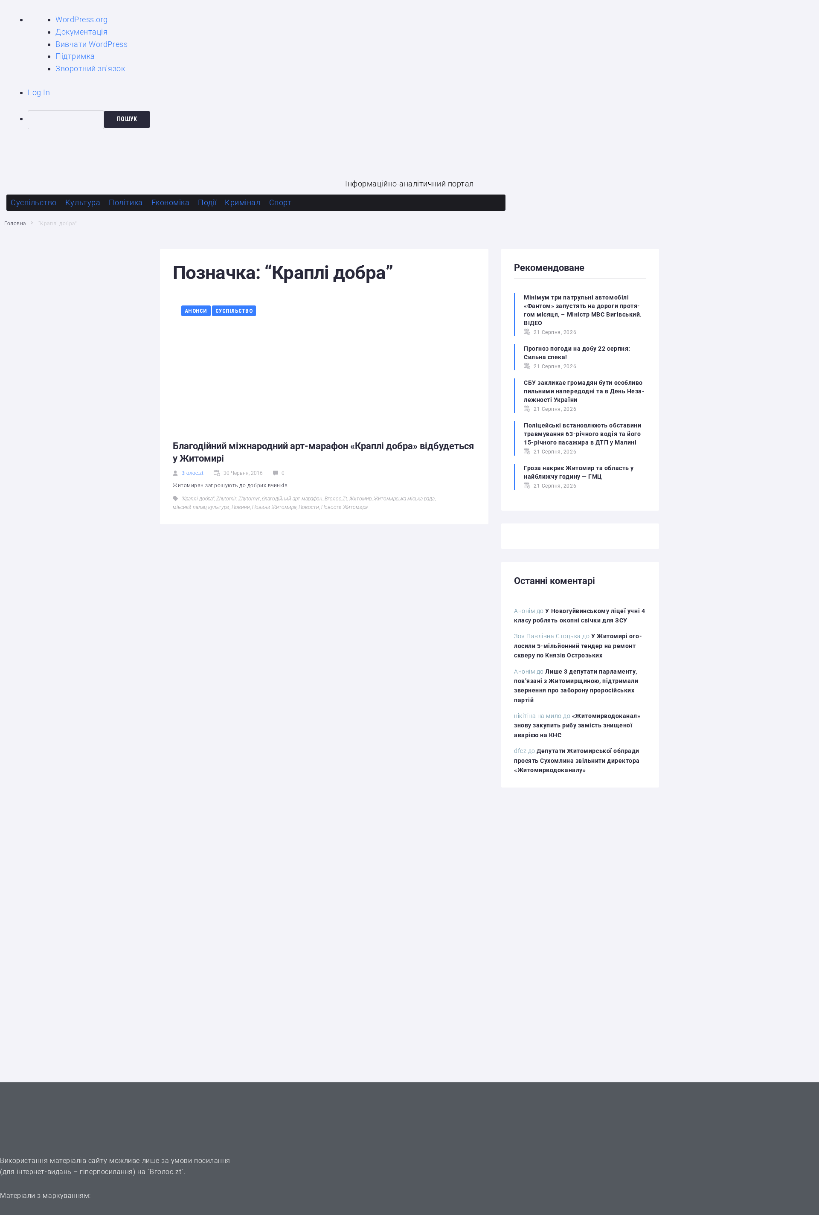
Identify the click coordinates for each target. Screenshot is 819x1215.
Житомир (360, 499)
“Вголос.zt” (166, 1172)
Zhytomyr (249, 499)
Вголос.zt (192, 473)
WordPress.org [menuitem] (81, 19)
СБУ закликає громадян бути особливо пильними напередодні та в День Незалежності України (584, 391)
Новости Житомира (344, 507)
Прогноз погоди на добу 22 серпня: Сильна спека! (577, 352)
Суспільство (234, 311)
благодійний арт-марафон (292, 499)
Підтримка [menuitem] (75, 56)
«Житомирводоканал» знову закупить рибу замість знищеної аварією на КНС (577, 725)
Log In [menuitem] (39, 92)
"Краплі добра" (197, 499)
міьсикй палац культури (201, 507)
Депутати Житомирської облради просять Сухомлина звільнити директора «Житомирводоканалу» (577, 760)
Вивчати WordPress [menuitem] (91, 44)
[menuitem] (423, 119)
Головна (15, 224)
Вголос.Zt (336, 499)
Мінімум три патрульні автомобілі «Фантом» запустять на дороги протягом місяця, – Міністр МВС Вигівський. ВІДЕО (583, 310)
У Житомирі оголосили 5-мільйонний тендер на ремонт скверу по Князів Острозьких (578, 646)
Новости (309, 507)
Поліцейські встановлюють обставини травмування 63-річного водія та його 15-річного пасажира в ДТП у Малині (582, 434)
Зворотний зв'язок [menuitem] (90, 68)
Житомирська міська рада (404, 499)
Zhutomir (226, 499)
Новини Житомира (274, 507)
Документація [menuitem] (81, 31)
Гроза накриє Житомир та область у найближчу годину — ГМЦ (579, 472)
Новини (241, 507)
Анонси (196, 311)
